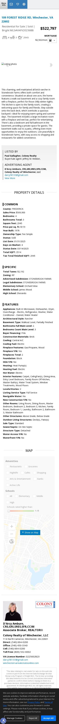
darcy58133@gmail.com (16, 175)
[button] (3, 720)
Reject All (33, 718)
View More (10, 178)
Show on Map (31, 532)
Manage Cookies (14, 718)
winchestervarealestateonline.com (21, 662)
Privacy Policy (34, 702)
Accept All (48, 718)
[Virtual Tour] (24, 4)
